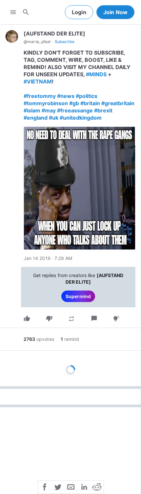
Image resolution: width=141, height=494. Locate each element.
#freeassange (75, 110)
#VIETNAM (38, 81)
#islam (32, 110)
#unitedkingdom (81, 117)
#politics (86, 96)
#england (36, 117)
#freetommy (40, 96)
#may (49, 110)
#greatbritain (118, 103)
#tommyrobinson (46, 103)
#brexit (103, 110)
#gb (74, 103)
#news (65, 96)
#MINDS (96, 74)
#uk (53, 117)
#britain (90, 103)
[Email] (70, 486)
